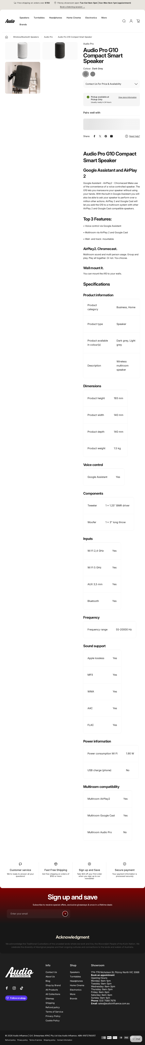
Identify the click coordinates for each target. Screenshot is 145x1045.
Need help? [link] (134, 136)
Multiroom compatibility (101, 787)
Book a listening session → (72, 7)
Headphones (76, 981)
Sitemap (50, 998)
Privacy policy (22, 1040)
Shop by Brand (53, 985)
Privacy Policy (53, 1016)
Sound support (94, 646)
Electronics (75, 989)
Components (93, 493)
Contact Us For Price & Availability (103, 83)
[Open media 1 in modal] (60, 51)
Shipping (50, 1003)
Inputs (88, 539)
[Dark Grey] (85, 74)
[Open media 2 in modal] (22, 78)
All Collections (53, 994)
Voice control (93, 465)
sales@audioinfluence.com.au (114, 1003)
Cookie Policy (53, 1020)
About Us (50, 976)
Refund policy (53, 1007)
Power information (97, 741)
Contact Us (51, 972)
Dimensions (92, 386)
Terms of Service (54, 1011)
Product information (98, 295)
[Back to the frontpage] (6, 37)
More (72, 994)
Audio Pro (88, 43)
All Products (52, 989)
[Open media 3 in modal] (22, 51)
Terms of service (35, 1040)
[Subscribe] (65, 914)
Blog (48, 981)
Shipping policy (49, 1040)
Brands (73, 998)
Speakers (75, 972)
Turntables (75, 976)
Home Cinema (77, 985)
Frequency (91, 617)
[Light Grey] (92, 74)
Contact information (64, 1040)
